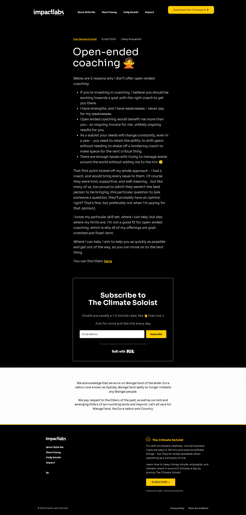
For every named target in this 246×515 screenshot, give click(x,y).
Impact (149, 12)
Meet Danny (109, 12)
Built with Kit (123, 351)
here (108, 261)
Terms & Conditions (198, 508)
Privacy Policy (177, 508)
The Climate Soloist (85, 39)
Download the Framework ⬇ (191, 9)
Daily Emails (131, 12)
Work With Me (86, 12)
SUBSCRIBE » (161, 482)
